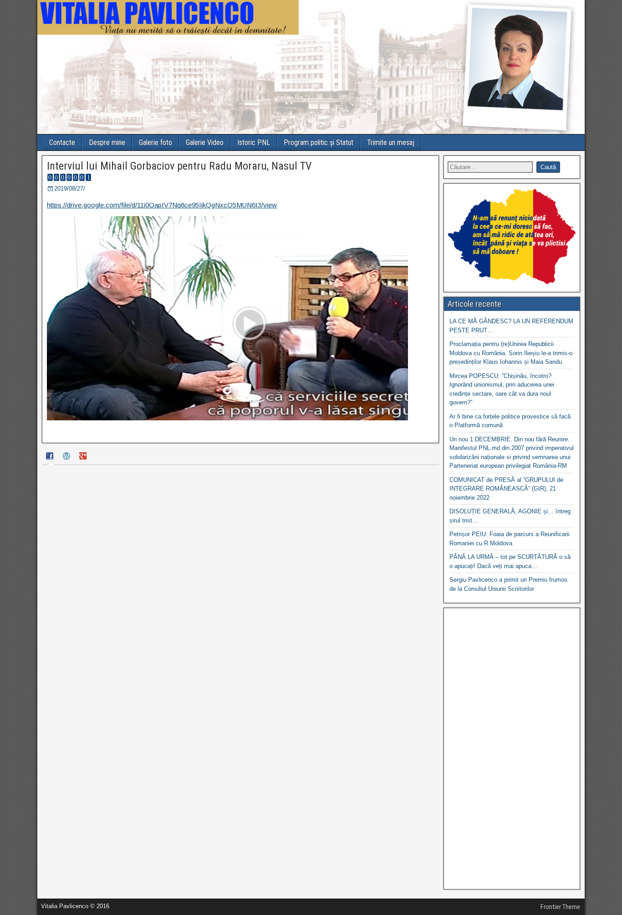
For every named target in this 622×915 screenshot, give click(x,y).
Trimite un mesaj (390, 142)
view (270, 205)
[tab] (51, 457)
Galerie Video (205, 142)
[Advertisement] (512, 748)
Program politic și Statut (318, 142)
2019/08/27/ (69, 188)
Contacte (62, 142)
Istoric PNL (253, 142)
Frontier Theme (560, 907)
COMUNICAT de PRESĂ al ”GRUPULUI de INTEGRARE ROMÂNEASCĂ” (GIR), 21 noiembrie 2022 (506, 488)
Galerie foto (155, 142)
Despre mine (107, 142)
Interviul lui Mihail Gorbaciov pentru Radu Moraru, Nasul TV (179, 166)
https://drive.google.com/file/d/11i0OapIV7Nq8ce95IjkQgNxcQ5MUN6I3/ (155, 205)
